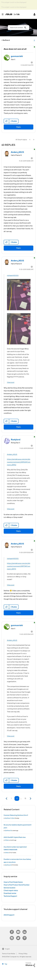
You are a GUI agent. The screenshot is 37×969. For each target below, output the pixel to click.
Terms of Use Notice (8, 954)
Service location (9, 888)
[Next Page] (30, 798)
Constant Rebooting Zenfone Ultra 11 (16, 815)
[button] (6, 121)
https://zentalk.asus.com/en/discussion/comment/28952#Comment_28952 (18, 462)
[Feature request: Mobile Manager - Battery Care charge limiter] (30, 140)
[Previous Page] (7, 798)
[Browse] (3, 14)
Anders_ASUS (12, 454)
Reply (18, 127)
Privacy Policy (23, 954)
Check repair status (11, 890)
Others (7, 840)
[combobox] (18, 27)
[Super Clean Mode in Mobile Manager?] (33, 140)
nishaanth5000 (12, 275)
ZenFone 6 (6, 40)
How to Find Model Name (13, 882)
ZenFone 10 (8, 830)
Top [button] (6, 964)
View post (10, 382)
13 (25, 798)
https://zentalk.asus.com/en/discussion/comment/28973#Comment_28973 (18, 566)
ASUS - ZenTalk (12, 14)
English (7, 949)
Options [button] (34, 40)
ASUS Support (9, 915)
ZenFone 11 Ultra (9, 818)
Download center (10, 893)
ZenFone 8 (8, 865)
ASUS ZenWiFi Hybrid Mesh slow (15, 837)
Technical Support (10, 896)
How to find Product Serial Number (16, 885)
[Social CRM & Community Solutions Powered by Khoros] (30, 965)
